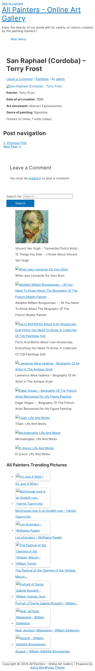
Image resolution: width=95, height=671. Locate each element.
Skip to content (12, 3)
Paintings (42, 79)
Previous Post (15, 143)
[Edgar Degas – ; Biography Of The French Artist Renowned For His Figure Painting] (47, 396)
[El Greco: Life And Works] (34, 448)
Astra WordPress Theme (47, 667)
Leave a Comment (19, 79)
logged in (34, 178)
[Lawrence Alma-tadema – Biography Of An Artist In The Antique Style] (47, 369)
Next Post (12, 146)
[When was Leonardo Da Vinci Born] (41, 269)
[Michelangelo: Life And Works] (38, 433)
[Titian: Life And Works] (32, 418)
